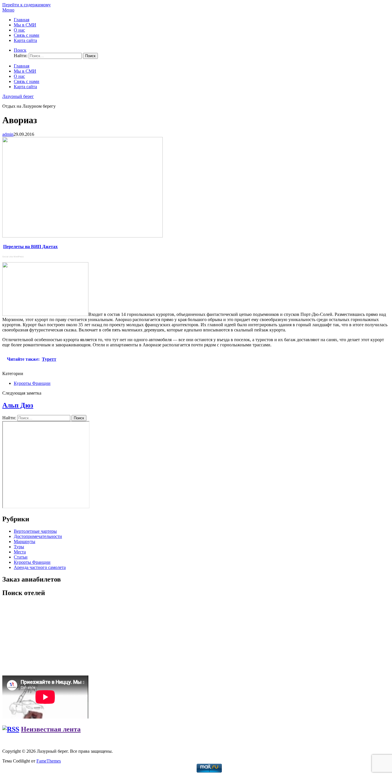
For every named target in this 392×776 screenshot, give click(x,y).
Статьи (21, 557)
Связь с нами (26, 35)
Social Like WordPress (13, 257)
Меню (8, 9)
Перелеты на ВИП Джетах (30, 246)
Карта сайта (25, 40)
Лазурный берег (18, 96)
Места (20, 551)
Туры (19, 546)
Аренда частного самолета (40, 567)
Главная (21, 19)
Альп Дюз (17, 405)
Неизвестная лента (51, 729)
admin (7, 134)
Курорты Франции (32, 383)
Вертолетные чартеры (35, 531)
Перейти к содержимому (26, 4)
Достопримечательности (38, 536)
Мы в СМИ (25, 24)
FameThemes (48, 760)
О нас (19, 30)
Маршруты (24, 541)
